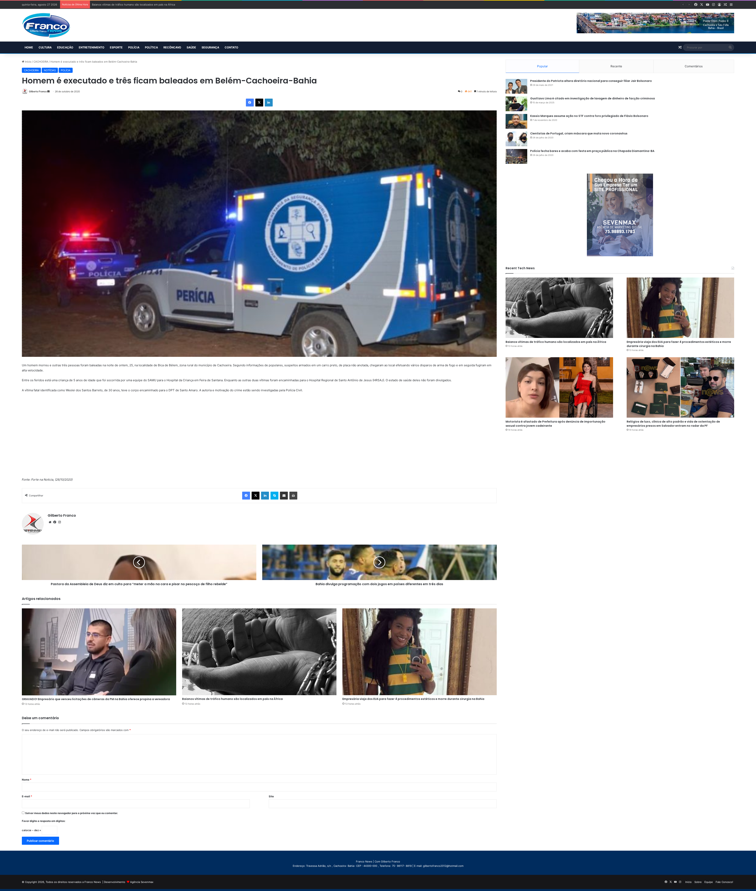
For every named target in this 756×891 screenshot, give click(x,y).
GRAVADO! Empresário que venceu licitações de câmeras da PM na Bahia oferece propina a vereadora (96, 699)
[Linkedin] (269, 102)
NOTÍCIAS (50, 70)
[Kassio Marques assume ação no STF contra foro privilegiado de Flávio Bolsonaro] (516, 121)
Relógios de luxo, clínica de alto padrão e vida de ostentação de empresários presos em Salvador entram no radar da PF (673, 424)
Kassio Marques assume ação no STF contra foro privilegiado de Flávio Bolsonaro (589, 116)
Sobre (698, 882)
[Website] (50, 522)
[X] (259, 102)
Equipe (708, 882)
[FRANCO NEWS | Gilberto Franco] (50, 25)
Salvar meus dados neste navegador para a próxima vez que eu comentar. (71, 813)
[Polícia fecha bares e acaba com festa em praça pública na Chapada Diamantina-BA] (516, 156)
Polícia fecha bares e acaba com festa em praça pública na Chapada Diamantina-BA (592, 151)
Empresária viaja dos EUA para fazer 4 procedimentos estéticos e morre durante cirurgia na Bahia (152, 4)
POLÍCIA (133, 47)
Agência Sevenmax (141, 882)
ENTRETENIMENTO (91, 47)
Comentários (694, 66)
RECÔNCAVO (172, 47)
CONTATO (231, 47)
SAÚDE (191, 47)
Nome (26, 779)
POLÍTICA (151, 47)
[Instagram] (59, 522)
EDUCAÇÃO (65, 47)
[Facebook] (250, 102)
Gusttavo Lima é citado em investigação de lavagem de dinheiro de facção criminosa (592, 98)
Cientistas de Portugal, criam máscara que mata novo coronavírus (578, 133)
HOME (29, 47)
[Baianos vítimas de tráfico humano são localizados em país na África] (259, 651)
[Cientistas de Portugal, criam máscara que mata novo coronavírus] (516, 138)
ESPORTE (116, 47)
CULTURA (45, 47)
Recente (616, 66)
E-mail (27, 796)
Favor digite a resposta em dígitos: (43, 821)
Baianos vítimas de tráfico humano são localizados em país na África (232, 699)
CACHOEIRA (40, 61)
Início (27, 61)
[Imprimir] (293, 496)
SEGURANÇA (210, 47)
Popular (542, 66)
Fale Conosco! (724, 882)
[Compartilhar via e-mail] (284, 496)
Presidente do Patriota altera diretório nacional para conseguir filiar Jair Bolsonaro (591, 81)
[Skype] (274, 496)
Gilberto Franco (38, 91)
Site (271, 796)
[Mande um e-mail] (48, 91)
